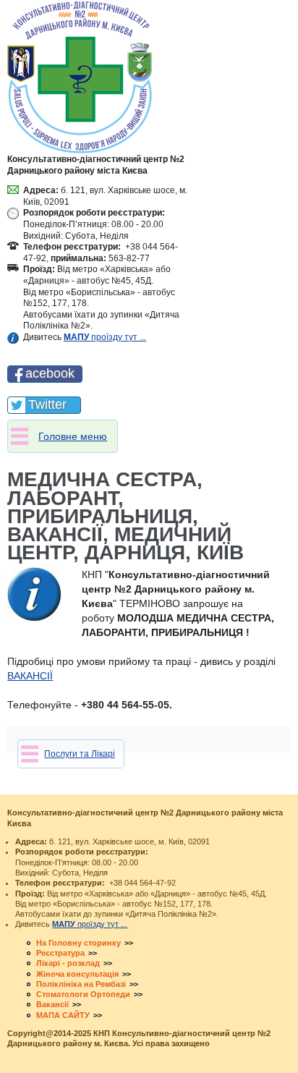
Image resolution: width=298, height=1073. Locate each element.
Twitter (47, 404)
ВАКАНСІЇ (30, 676)
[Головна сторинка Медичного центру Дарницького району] (79, 77)
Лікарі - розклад (68, 963)
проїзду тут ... (105, 337)
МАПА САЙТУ (63, 1015)
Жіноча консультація (77, 974)
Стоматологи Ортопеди (83, 994)
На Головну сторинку (78, 942)
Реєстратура (60, 953)
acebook (49, 373)
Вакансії (52, 1004)
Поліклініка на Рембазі (81, 984)
